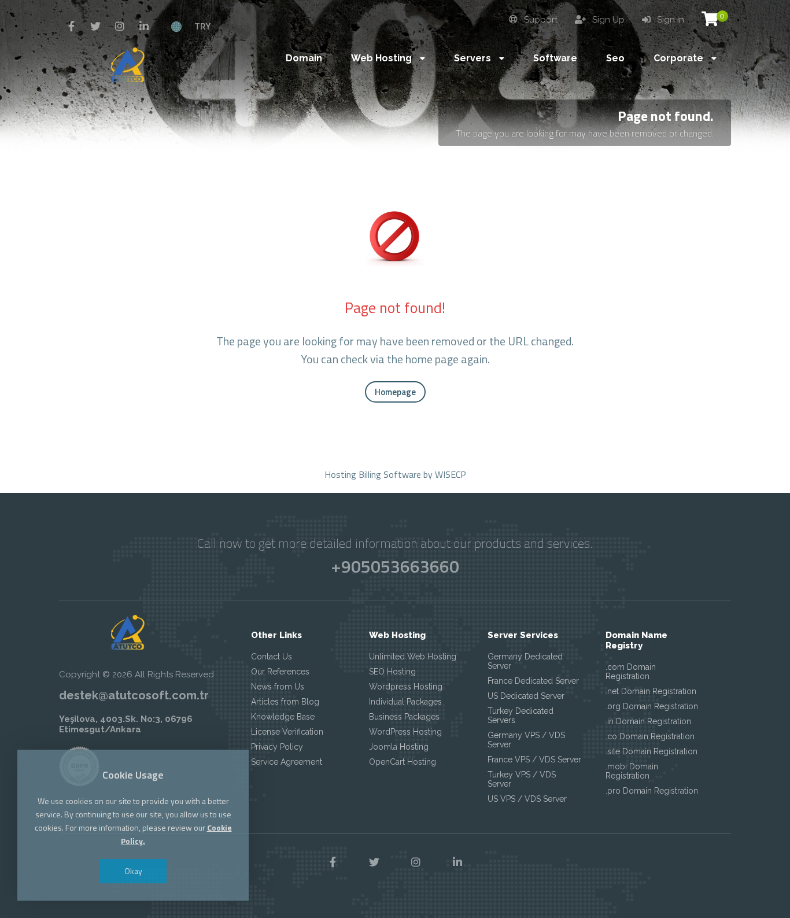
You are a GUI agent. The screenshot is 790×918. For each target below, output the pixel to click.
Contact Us (271, 656)
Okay (133, 871)
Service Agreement (286, 761)
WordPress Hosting (405, 731)
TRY (202, 26)
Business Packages (404, 716)
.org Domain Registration (652, 706)
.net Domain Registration (651, 691)
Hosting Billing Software (372, 474)
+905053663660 (395, 566)
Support (540, 19)
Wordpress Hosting (405, 686)
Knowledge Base (283, 716)
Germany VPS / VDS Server (526, 740)
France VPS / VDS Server (534, 759)
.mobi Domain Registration (632, 771)
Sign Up (607, 19)
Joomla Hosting (399, 746)
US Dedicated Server (526, 696)
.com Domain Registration (631, 671)
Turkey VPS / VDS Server (522, 779)
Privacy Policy (277, 746)
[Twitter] (95, 26)
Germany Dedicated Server (525, 661)
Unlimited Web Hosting (412, 656)
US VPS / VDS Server (527, 798)
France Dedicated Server (533, 680)
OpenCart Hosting (402, 761)
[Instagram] (120, 26)
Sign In (669, 19)
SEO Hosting (392, 671)
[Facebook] (71, 26)
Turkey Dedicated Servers (520, 715)
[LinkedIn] (144, 26)
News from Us (277, 686)
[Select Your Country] (176, 26)
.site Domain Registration (651, 751)
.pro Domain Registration (652, 790)
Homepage (395, 392)
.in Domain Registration (648, 721)
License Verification (287, 731)
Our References (280, 671)
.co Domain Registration (650, 736)
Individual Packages (405, 701)
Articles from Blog (285, 701)
